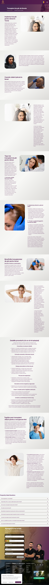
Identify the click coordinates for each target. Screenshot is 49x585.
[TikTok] (43, 565)
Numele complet (8, 534)
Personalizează (18, 582)
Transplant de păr (9, 10)
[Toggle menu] (47, 2)
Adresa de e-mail (8, 543)
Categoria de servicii (9, 552)
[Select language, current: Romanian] (44, 2)
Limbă (6, 547)
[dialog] (11, 579)
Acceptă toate (11, 582)
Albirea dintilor (21, 570)
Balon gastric (28, 565)
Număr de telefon (8, 539)
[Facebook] (38, 565)
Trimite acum (20, 557)
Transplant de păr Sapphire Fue (8, 566)
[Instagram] (35, 565)
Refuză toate (5, 582)
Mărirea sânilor (15, 567)
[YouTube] (40, 565)
